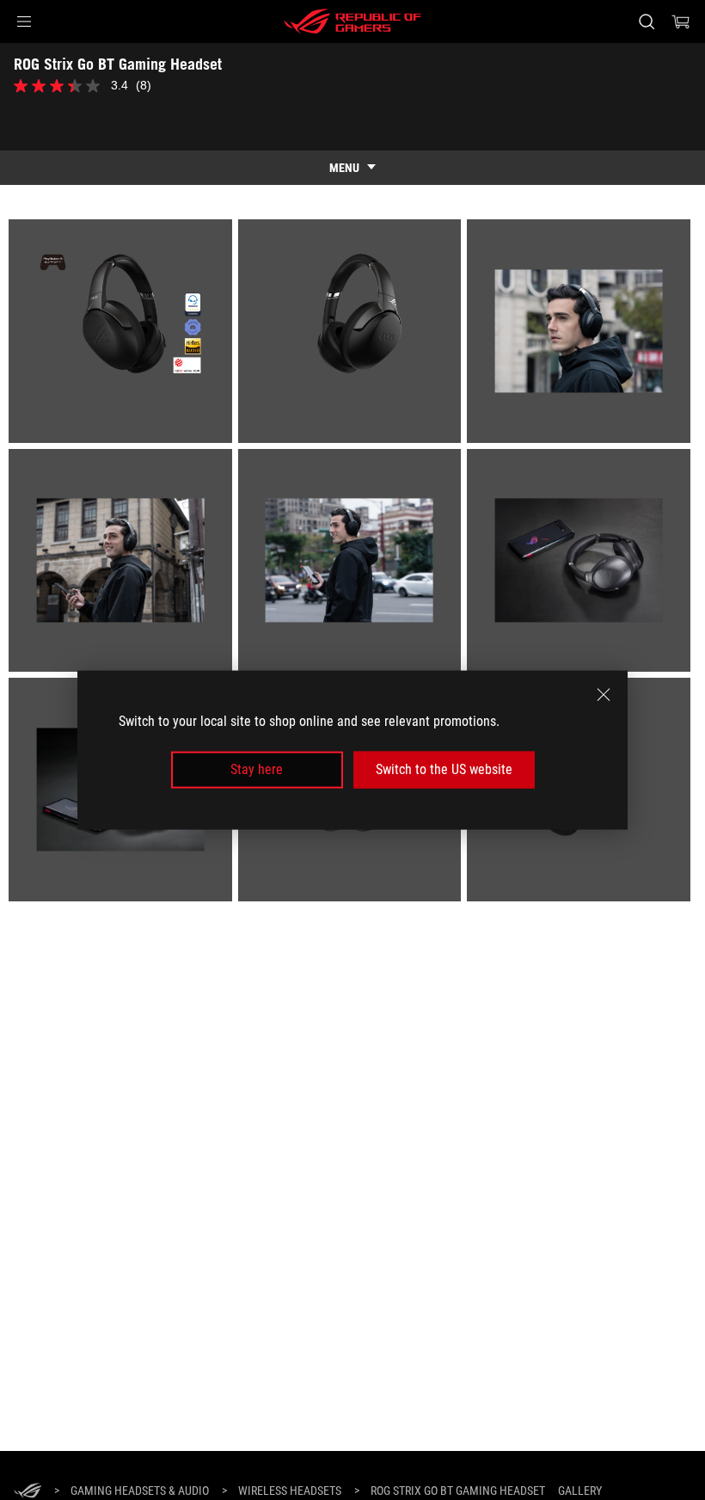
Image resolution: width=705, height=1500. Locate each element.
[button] (24, 21)
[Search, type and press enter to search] (646, 21)
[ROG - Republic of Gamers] (352, 21)
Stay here (256, 769)
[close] (603, 695)
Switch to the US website (444, 769)
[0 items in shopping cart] (681, 21)
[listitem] (123, 334)
